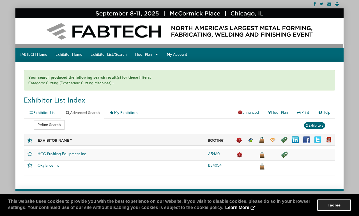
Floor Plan (145, 54)
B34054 (215, 165)
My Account (177, 54)
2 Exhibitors (314, 125)
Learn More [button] (237, 207)
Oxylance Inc (48, 165)
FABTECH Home (33, 54)
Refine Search (49, 124)
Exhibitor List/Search (109, 54)
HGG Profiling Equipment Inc (62, 154)
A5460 (214, 154)
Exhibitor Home (69, 54)
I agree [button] (334, 205)
